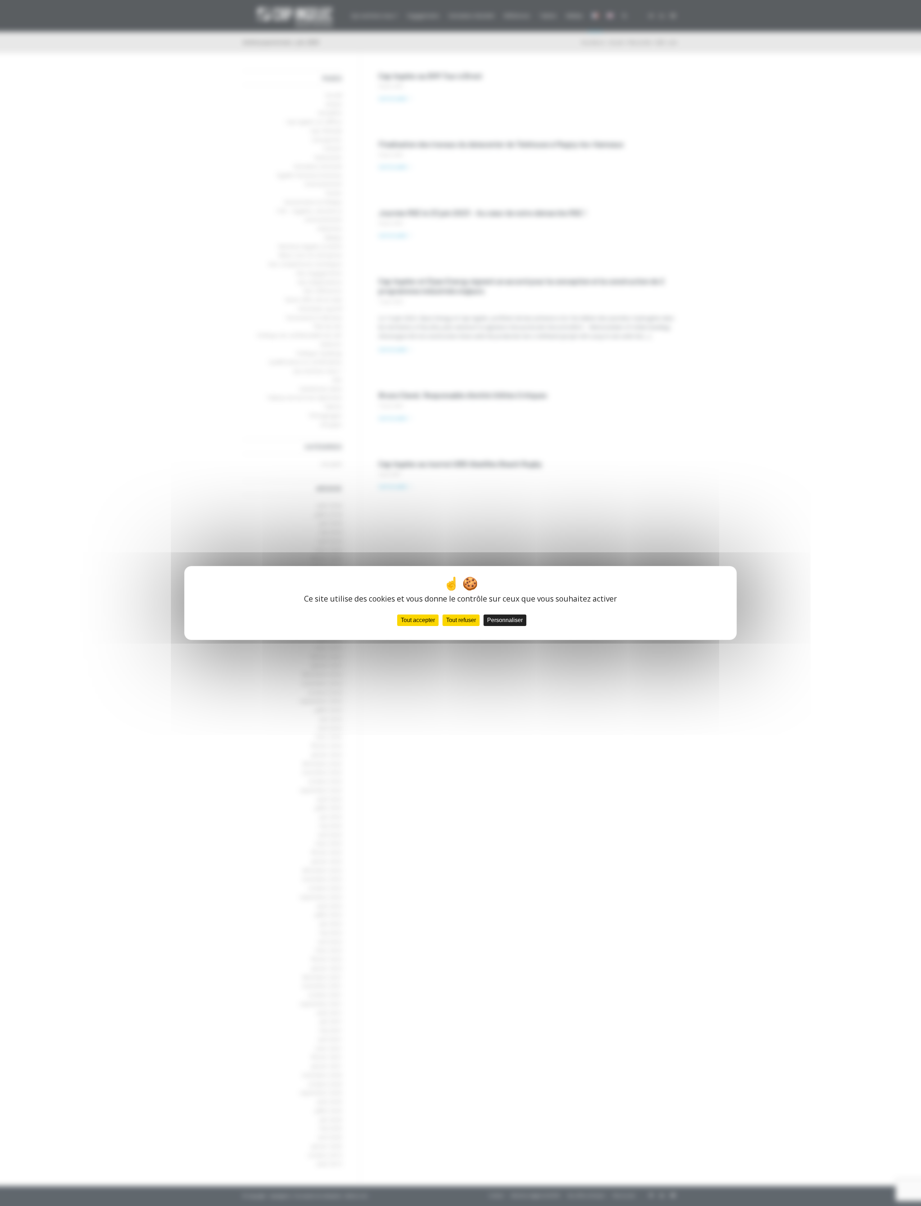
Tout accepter (418, 620)
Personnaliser (505, 620)
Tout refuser (461, 620)
